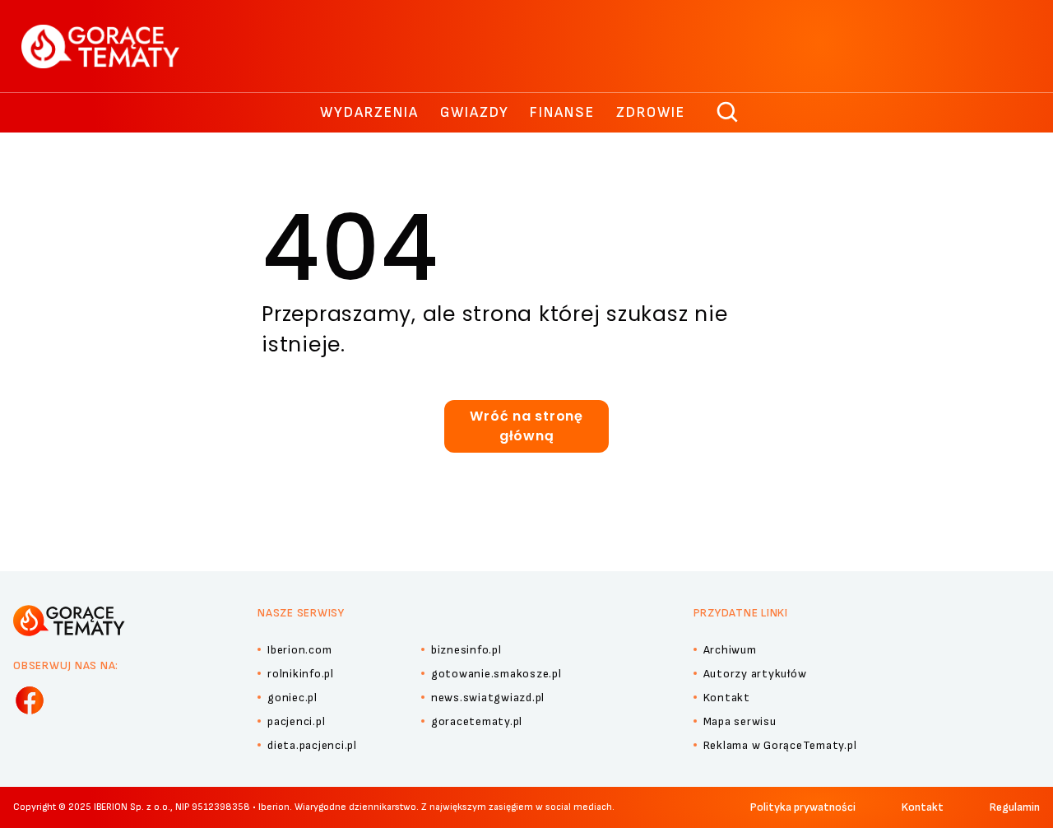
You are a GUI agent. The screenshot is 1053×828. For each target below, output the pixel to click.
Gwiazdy (474, 112)
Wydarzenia (369, 112)
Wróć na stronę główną (526, 426)
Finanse (562, 112)
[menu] (29, 700)
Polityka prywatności (803, 807)
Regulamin (1015, 807)
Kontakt (923, 807)
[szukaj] (728, 112)
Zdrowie (650, 112)
